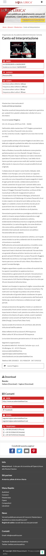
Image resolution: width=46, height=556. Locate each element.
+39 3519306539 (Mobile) (15, 432)
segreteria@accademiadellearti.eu (15, 418)
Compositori (6, 503)
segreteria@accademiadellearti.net (15, 421)
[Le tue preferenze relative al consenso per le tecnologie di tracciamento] (42, 552)
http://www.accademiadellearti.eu (15, 401)
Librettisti (5, 506)
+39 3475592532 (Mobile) (15, 435)
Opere (4, 500)
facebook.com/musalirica (19, 542)
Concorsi (5, 495)
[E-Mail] (27, 450)
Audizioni (5, 492)
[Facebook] (12, 450)
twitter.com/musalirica (16, 544)
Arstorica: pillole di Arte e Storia (14, 479)
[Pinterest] (34, 450)
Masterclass (6, 498)
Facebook (8, 410)
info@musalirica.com (14, 535)
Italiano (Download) (9, 384)
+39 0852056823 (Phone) (14, 429)
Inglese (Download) (26, 384)
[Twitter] (19, 450)
